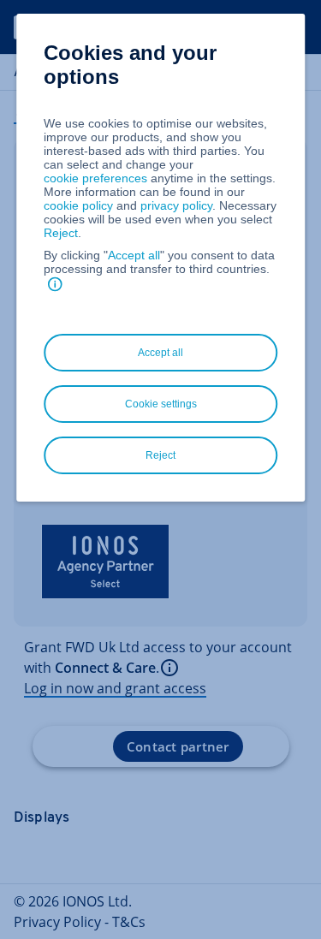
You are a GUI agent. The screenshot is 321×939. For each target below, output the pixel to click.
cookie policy (78, 205)
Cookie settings (161, 404)
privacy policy (176, 205)
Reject (61, 233)
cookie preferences (95, 178)
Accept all (134, 255)
